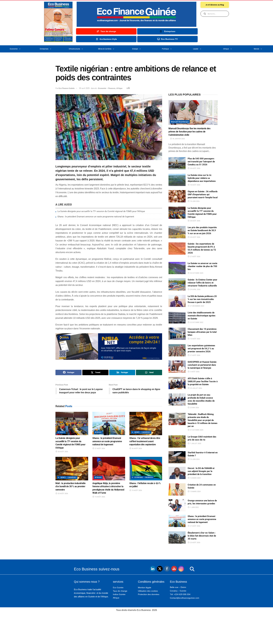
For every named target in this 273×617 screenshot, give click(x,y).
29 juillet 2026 (196, 388)
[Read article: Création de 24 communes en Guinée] (177, 489)
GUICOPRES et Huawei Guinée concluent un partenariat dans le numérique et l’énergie (202, 365)
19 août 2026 (99, 497)
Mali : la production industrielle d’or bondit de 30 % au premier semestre (70, 486)
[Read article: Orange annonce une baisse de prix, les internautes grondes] (177, 505)
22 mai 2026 (194, 408)
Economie (13, 49)
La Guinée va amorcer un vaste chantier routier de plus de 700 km (202, 266)
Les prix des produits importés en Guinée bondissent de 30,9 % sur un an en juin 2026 (202, 230)
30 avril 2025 (84, 88)
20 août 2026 (62, 493)
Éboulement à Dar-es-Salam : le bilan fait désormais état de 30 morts (202, 536)
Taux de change (120, 591)
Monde (256, 49)
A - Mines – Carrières (141, 432)
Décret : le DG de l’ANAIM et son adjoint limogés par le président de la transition (201, 471)
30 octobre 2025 (196, 273)
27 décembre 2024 (197, 306)
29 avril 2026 (195, 289)
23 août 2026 (195, 542)
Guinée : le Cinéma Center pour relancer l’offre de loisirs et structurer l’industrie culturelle (202, 282)
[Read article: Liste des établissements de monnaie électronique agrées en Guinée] (177, 317)
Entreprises (44, 49)
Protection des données (148, 594)
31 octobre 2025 (196, 430)
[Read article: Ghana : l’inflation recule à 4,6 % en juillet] (145, 468)
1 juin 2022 (194, 507)
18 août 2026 (195, 185)
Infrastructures (74, 49)
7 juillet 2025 (195, 443)
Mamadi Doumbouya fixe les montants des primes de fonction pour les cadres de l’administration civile (189, 131)
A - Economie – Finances (105, 88)
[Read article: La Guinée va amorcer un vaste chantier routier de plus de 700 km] (177, 268)
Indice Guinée (119, 594)
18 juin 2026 (194, 201)
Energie (135, 49)
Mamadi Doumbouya (180, 122)
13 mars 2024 (195, 491)
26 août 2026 (136, 448)
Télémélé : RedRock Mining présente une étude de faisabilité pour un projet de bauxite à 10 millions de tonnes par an (202, 420)
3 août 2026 (194, 372)
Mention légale (144, 587)
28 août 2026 (62, 452)
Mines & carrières (104, 49)
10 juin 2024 (194, 459)
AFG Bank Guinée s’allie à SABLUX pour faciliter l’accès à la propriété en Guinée (203, 381)
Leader (195, 49)
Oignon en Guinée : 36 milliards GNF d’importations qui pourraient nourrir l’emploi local (203, 194)
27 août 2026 (99, 448)
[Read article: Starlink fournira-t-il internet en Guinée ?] (177, 457)
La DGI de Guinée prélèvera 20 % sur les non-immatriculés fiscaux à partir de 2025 (202, 299)
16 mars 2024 (195, 478)
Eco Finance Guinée (67, 88)
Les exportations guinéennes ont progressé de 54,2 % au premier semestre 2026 (201, 348)
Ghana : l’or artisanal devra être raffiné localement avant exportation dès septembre (144, 441)
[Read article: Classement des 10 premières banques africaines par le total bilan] (177, 334)
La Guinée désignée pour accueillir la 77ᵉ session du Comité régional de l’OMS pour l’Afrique (101, 211)
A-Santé (61, 432)
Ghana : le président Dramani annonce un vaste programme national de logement (95, 216)
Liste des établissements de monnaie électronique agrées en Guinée (201, 315)
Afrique (226, 49)
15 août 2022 (195, 339)
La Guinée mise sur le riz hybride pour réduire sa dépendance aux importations (202, 178)
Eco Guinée (118, 587)
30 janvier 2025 (178, 139)
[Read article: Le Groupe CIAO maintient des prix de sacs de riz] (177, 441)
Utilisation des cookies (148, 591)
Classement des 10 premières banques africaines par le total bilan (202, 332)
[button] (186, 569)
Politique (165, 49)
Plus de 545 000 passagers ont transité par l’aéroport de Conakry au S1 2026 (201, 161)
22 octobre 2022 (196, 322)
